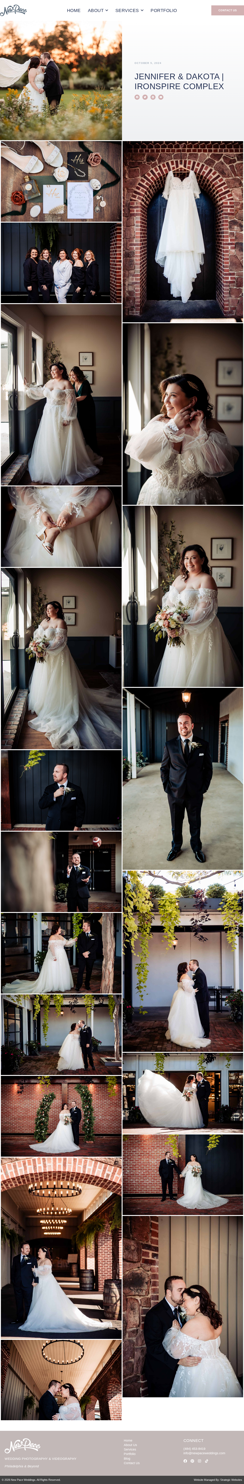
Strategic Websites (231, 1479)
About (96, 10)
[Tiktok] (206, 1461)
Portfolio (164, 10)
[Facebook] (185, 1461)
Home (74, 10)
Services (127, 10)
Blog (127, 1458)
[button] (137, 97)
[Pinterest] (192, 1461)
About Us (130, 1445)
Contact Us (132, 1463)
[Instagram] (199, 1461)
